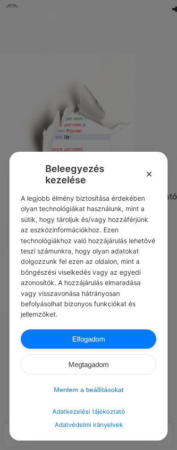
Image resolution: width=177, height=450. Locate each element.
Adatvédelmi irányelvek (89, 424)
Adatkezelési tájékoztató (88, 411)
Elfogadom (88, 339)
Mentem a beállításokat (89, 389)
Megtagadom (88, 364)
